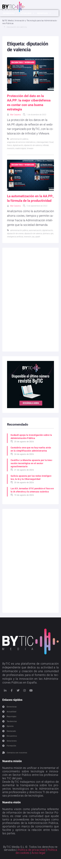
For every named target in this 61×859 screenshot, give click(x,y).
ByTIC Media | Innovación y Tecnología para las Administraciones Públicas (29, 22)
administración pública (19, 139)
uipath (37, 237)
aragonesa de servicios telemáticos (21, 142)
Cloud (51, 142)
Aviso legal (38, 852)
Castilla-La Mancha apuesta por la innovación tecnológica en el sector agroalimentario (32, 463)
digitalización (18, 145)
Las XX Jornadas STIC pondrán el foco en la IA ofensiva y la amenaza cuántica (32, 490)
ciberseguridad (42, 142)
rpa (33, 237)
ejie (52, 233)
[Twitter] (18, 690)
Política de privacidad (32, 849)
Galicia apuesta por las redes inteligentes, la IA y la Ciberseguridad (31, 477)
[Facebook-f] (11, 690)
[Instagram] (24, 690)
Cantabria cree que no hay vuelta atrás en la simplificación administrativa (31, 449)
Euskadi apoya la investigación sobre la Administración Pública (31, 436)
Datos (9, 145)
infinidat (46, 145)
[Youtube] (31, 690)
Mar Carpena (15, 115)
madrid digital (20, 148)
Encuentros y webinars (22, 62)
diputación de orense (15, 233)
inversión (10, 148)
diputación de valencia (33, 145)
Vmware (30, 148)
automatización (35, 230)
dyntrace (46, 233)
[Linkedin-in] (5, 690)
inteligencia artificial (15, 237)
